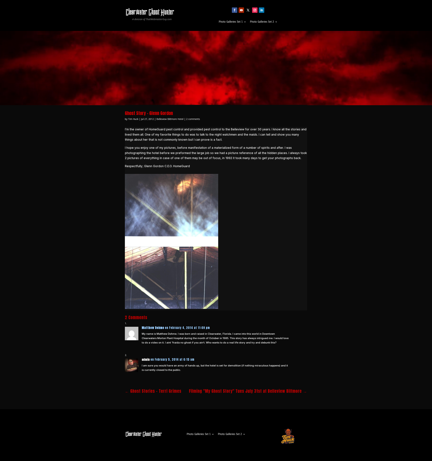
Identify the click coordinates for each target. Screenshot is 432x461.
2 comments (193, 119)
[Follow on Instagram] (255, 10)
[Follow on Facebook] (234, 10)
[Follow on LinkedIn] (261, 10)
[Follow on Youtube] (241, 10)
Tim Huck (133, 119)
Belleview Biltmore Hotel (169, 119)
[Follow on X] (248, 10)
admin (146, 359)
